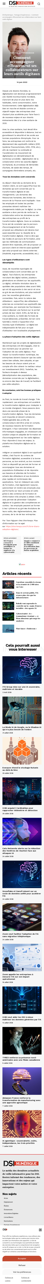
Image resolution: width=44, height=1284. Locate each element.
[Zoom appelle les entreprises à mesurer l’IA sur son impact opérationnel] (22, 957)
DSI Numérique (7, 15)
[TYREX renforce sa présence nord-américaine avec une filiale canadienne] (22, 1040)
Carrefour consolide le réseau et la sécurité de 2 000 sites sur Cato (28, 584)
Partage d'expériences (22, 15)
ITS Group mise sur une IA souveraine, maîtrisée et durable (21, 688)
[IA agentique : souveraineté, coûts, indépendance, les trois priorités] (22, 1124)
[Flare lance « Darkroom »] (8, 629)
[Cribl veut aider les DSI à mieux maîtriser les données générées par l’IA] (22, 1000)
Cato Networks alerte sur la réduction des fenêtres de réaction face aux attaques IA (21, 850)
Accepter (22, 1258)
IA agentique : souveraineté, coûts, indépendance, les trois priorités (19, 1142)
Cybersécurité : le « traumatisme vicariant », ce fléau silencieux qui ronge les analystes (28, 617)
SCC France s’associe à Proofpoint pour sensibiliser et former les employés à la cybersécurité (10, 546)
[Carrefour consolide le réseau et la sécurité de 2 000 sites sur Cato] (8, 584)
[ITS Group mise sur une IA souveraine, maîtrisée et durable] (22, 670)
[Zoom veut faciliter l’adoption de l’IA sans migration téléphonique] (22, 917)
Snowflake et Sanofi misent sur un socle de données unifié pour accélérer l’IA (21, 893)
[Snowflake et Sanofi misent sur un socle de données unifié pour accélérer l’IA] (22, 874)
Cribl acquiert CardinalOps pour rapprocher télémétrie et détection (20, 809)
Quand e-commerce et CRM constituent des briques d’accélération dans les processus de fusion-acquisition (32, 545)
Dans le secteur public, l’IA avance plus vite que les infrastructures (27, 595)
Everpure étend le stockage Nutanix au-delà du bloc (20, 769)
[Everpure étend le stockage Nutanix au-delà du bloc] (22, 751)
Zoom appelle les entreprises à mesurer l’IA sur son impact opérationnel (17, 976)
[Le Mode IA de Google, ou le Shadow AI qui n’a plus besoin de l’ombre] (22, 710)
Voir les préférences (22, 1272)
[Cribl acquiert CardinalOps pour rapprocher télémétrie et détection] (22, 791)
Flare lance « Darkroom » (26, 628)
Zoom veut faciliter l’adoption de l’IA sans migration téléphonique (20, 935)
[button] (40, 1230)
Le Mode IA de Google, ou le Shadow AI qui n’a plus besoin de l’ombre (21, 728)
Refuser (22, 1265)
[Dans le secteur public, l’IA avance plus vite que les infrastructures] (8, 595)
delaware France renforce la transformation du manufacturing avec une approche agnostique (21, 1100)
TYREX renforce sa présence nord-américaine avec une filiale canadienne (21, 1058)
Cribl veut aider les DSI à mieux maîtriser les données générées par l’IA (21, 1018)
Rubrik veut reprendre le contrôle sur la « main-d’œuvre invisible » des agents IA (29, 605)
